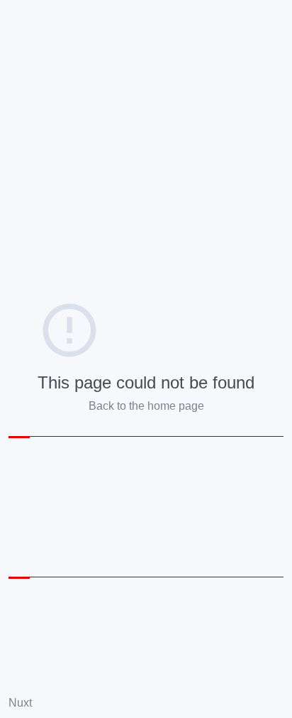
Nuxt (20, 703)
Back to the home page (146, 406)
